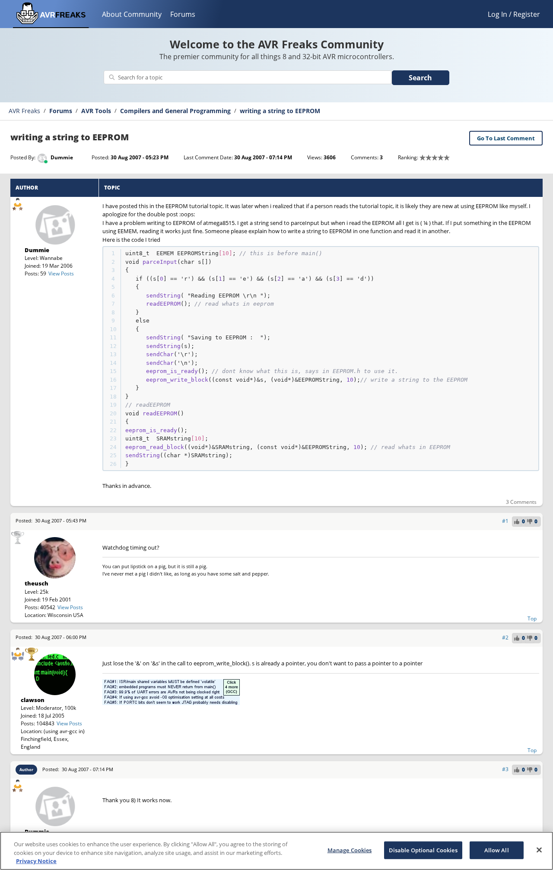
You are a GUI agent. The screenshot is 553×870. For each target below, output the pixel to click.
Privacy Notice (36, 861)
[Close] (539, 849)
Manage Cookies (349, 850)
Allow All (496, 850)
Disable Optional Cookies (423, 850)
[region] (276, 851)
